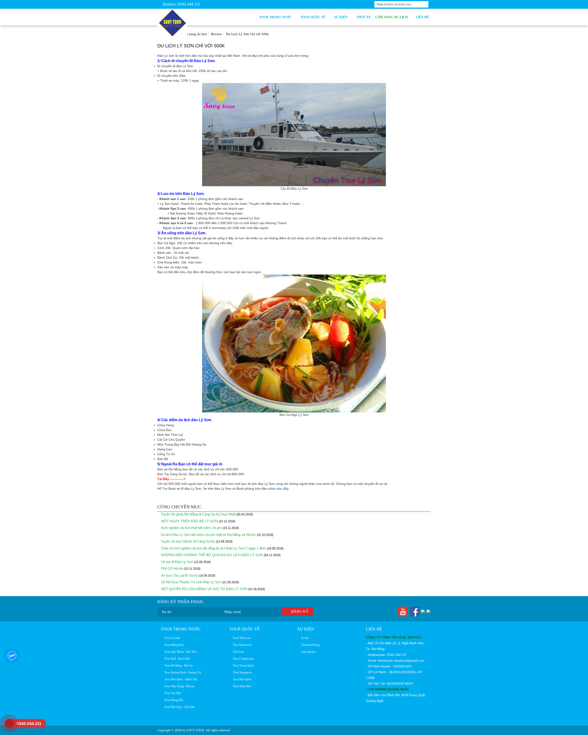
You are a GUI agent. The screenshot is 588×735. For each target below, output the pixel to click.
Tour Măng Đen (173, 644)
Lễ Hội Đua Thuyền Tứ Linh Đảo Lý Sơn (191, 582)
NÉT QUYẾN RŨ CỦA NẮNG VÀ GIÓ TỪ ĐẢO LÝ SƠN (203, 589)
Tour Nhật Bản (241, 686)
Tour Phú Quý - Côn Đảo (179, 707)
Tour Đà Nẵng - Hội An (178, 665)
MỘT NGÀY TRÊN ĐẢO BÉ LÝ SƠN (189, 521)
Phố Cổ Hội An (171, 568)
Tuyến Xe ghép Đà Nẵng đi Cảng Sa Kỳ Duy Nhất (197, 514)
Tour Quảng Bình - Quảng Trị (182, 672)
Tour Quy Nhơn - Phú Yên (180, 651)
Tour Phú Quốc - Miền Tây (180, 679)
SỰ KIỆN (341, 17)
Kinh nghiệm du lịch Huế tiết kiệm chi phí (191, 528)
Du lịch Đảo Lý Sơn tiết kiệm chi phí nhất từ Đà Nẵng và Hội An (208, 535)
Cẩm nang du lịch (392, 17)
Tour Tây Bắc (172, 693)
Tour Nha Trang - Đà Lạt (179, 686)
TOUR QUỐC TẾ (313, 17)
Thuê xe (363, 17)
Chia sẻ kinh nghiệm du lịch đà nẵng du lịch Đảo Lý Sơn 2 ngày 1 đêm (213, 548)
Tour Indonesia (242, 644)
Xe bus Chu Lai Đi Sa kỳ (179, 575)
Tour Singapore (242, 672)
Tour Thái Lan (241, 638)
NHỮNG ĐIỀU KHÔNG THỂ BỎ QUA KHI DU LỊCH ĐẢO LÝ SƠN (211, 555)
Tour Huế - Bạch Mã (176, 658)
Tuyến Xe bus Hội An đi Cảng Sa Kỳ (188, 541)
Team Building (310, 644)
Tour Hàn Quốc (242, 679)
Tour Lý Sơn (171, 638)
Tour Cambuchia (243, 658)
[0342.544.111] (6, 723)
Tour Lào (238, 651)
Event (304, 638)
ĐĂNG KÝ (298, 611)
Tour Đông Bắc (173, 700)
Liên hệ (422, 17)
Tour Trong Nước (276, 17)
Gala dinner (308, 651)
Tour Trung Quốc (243, 665)
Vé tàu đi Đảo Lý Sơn (176, 562)
